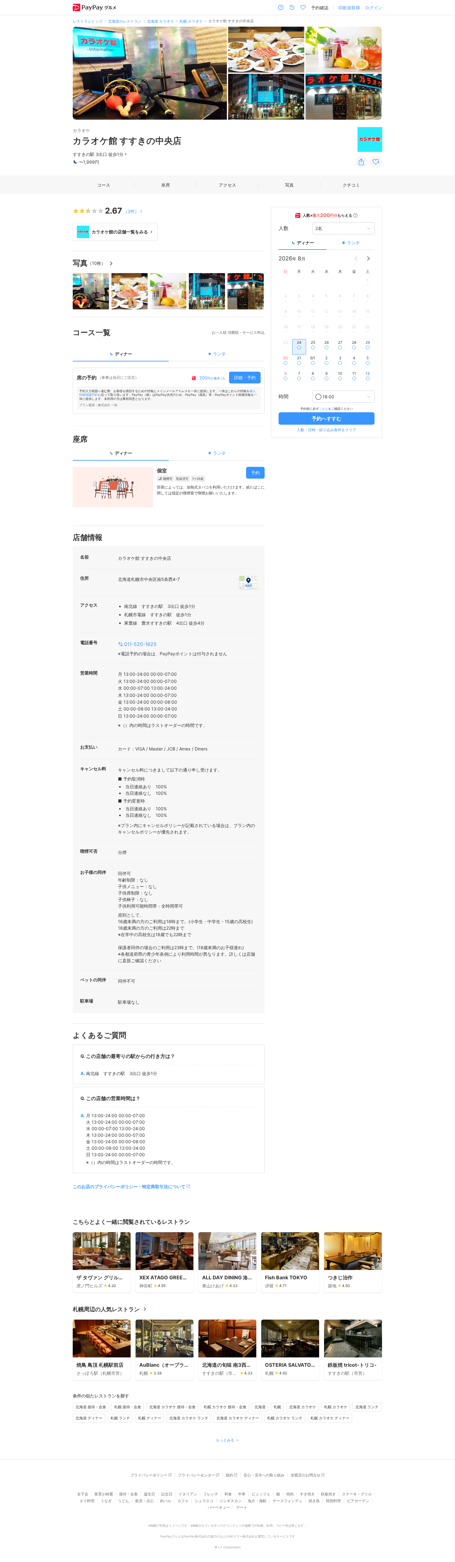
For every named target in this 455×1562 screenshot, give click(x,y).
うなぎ (106, 1500)
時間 (283, 397)
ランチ (353, 242)
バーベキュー (219, 1507)
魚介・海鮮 (257, 1500)
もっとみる (225, 1440)
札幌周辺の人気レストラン (106, 1309)
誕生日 (149, 1494)
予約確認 (319, 7)
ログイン (373, 7)
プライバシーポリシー (148, 1475)
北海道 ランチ (367, 1407)
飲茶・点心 (144, 1500)
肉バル (165, 1500)
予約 (255, 472)
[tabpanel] (169, 390)
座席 (165, 185)
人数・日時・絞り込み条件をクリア (326, 429)
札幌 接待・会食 (127, 1407)
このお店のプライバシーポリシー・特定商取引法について (129, 1186)
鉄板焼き (328, 1494)
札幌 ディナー (149, 1418)
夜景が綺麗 (103, 1494)
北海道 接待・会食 (91, 1407)
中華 (241, 1494)
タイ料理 (87, 1500)
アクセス (227, 185)
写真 (289, 185)
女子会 (82, 1494)
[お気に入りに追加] (376, 162)
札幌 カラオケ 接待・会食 (225, 1407)
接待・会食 (128, 1494)
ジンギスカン (230, 1500)
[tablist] (169, 356)
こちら (323, 408)
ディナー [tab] (123, 353)
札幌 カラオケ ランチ (284, 1418)
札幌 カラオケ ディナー (329, 1418)
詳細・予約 (245, 377)
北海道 (260, 1407)
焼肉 (290, 1494)
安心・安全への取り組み (264, 1475)
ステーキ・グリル (357, 1494)
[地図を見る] (248, 582)
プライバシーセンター (196, 1475)
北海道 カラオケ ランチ (188, 1418)
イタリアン (188, 1494)
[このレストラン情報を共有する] (361, 162)
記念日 (166, 1494)
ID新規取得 (349, 7)
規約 (229, 1475)
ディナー (305, 242)
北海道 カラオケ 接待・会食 (172, 1407)
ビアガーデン (358, 1500)
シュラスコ (204, 1500)
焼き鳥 (314, 1500)
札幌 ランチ (120, 1418)
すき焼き (307, 1494)
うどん (123, 1500)
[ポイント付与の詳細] (355, 215)
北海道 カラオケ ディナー (237, 1418)
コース (103, 185)
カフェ (182, 1500)
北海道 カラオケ (302, 1407)
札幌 (277, 1407)
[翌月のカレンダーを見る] (368, 258)
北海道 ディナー (89, 1418)
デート (241, 1507)
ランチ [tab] (219, 353)
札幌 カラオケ (335, 1407)
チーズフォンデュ (287, 1500)
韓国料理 (333, 1500)
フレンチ (210, 1494)
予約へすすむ (326, 418)
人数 (283, 228)
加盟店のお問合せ (305, 1475)
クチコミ (351, 185)
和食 (228, 1494)
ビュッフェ (261, 1494)
